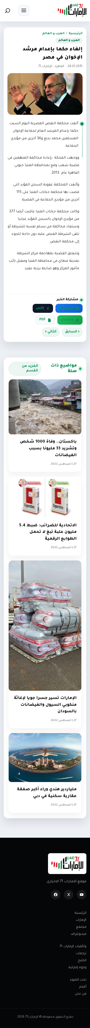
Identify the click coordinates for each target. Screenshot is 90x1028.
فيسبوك (66, 308)
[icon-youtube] (81, 894)
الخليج (82, 960)
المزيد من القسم (30, 368)
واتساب (67, 320)
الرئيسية (76, 33)
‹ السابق (72, 332)
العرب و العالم (53, 33)
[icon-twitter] (68, 894)
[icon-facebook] (55, 894)
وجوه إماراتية (77, 967)
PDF (42, 320)
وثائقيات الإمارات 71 (73, 946)
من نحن (80, 994)
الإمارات (81, 920)
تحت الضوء (78, 980)
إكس (40, 308)
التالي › (50, 332)
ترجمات (81, 953)
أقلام (82, 987)
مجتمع (81, 927)
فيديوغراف (78, 934)
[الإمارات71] (72, 10)
